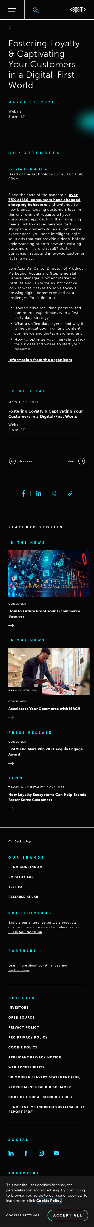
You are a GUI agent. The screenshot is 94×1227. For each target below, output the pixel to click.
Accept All (68, 1215)
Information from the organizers (40, 360)
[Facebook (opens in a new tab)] (26, 1153)
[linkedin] (39, 493)
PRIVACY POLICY (23, 1027)
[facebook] (24, 493)
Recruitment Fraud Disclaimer (39, 1087)
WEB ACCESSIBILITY (26, 1067)
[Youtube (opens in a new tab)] (56, 1153)
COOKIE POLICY (23, 1047)
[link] (70, 493)
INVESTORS (18, 1007)
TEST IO (15, 887)
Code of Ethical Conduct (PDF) (40, 1097)
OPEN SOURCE (21, 1017)
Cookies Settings (23, 1215)
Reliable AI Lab (23, 897)
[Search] (36, 10)
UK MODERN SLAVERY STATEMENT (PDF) (44, 1077)
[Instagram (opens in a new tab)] (41, 1153)
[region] (47, 1201)
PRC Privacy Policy (28, 1037)
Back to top (23, 841)
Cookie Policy (48, 1200)
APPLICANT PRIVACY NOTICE (34, 1057)
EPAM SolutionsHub (25, 932)
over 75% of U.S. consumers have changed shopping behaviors (44, 200)
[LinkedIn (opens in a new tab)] (11, 1153)
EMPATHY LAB (21, 877)
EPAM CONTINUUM (25, 867)
